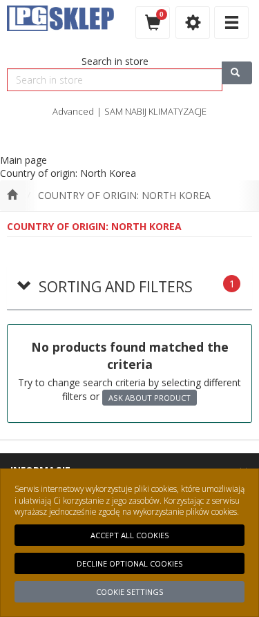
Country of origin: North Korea (124, 195)
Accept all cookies (129, 535)
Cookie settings (130, 592)
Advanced (73, 111)
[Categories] (231, 22)
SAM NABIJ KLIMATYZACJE (155, 111)
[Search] (237, 72)
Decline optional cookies (130, 563)
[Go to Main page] (12, 195)
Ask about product (149, 397)
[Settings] (192, 22)
